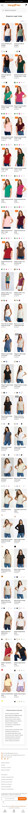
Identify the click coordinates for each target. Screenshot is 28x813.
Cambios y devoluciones (7, 777)
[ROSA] (21, 82)
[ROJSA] (19, 82)
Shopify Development (20, 806)
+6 (23, 486)
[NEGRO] (6, 51)
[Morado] (6, 486)
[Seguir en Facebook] (2, 759)
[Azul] (6, 361)
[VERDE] (4, 51)
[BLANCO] (2, 51)
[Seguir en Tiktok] (7, 759)
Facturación (4, 774)
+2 (23, 82)
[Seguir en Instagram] (5, 759)
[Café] (15, 269)
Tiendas (3, 765)
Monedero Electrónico (7, 779)
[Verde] (17, 269)
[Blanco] (8, 361)
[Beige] (4, 639)
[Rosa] (19, 269)
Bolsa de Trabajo (5, 770)
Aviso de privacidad (6, 786)
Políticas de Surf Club (6, 782)
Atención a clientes (6, 767)
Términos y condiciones (7, 789)
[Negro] (4, 361)
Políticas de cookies (6, 784)
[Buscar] (3, 10)
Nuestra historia (5, 762)
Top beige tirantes (6, 509)
